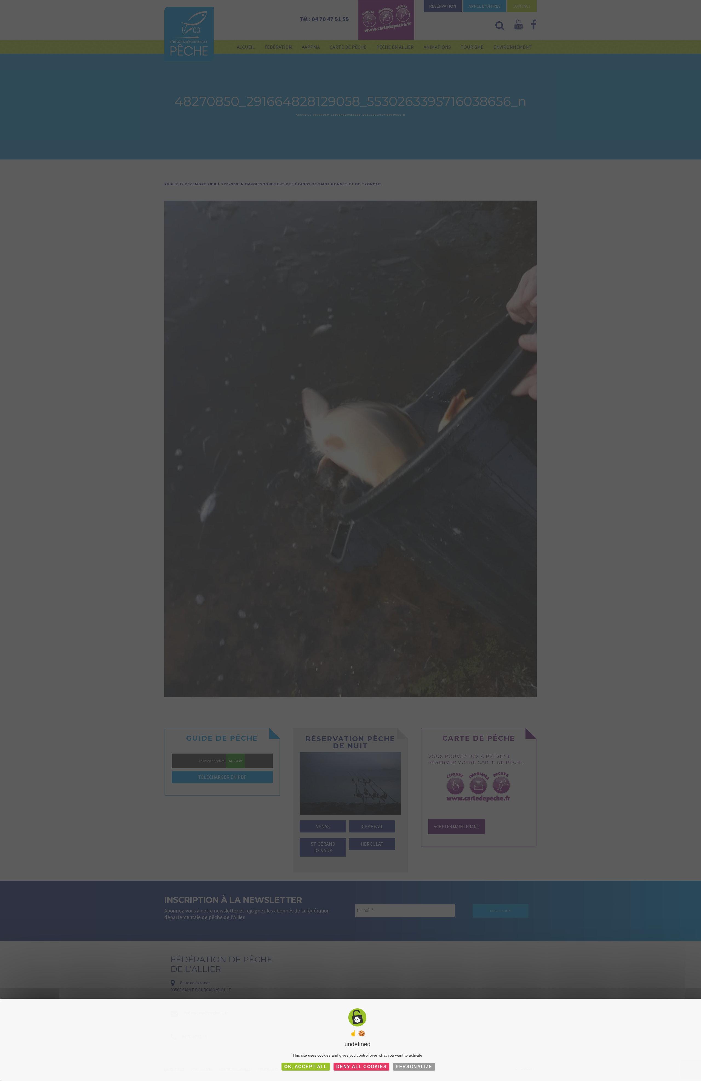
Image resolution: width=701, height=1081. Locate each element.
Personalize (414, 1066)
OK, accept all (305, 1066)
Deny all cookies (361, 1066)
